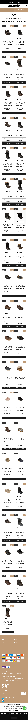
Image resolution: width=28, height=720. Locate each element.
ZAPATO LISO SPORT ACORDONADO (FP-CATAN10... (20, 347)
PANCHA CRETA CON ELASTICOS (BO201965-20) (7, 378)
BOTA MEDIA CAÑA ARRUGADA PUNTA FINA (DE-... (20, 225)
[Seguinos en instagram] (3, 686)
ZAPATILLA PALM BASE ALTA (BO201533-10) (20, 286)
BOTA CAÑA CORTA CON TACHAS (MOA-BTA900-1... (20, 133)
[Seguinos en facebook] (6, 686)
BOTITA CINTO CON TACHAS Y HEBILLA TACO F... (20, 103)
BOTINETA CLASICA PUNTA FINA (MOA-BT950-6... (20, 255)
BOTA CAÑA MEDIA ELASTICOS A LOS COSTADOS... (20, 500)
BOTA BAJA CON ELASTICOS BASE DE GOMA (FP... (20, 316)
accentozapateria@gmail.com (9, 676)
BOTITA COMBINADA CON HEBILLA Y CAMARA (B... (8, 591)
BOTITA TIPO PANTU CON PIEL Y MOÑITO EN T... (20, 378)
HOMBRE (16, 639)
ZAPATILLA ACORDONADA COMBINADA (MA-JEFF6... (7, 500)
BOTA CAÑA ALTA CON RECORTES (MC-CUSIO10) (20, 194)
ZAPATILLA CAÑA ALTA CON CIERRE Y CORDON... (20, 408)
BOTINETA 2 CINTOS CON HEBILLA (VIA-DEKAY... (8, 42)
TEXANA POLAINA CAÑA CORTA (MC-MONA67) (7, 103)
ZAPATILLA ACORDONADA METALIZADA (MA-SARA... (20, 439)
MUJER (3, 642)
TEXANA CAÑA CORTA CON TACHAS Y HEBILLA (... (20, 164)
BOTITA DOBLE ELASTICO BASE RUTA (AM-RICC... (8, 133)
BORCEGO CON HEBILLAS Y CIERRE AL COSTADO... (7, 439)
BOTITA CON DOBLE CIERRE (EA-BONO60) (8, 530)
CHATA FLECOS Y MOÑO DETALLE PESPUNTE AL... (8, 72)
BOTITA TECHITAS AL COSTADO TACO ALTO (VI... (7, 561)
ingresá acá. (22, 708)
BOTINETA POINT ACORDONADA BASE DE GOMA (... (8, 316)
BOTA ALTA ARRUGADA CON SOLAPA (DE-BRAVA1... (20, 530)
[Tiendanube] (14, 705)
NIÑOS (15, 642)
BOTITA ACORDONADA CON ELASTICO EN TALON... (7, 286)
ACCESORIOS (4, 646)
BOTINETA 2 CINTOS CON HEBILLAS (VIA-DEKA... (20, 561)
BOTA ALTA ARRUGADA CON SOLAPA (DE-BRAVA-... (20, 72)
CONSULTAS (16, 646)
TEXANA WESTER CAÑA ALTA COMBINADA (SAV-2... (8, 255)
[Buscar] (11, 10)
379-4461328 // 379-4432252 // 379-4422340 (12, 673)
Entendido (14, 718)
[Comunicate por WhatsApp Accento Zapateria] (24, 708)
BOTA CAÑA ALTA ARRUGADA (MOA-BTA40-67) (7, 622)
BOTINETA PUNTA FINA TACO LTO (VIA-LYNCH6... (7, 194)
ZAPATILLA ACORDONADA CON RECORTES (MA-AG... (20, 469)
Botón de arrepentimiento (14, 710)
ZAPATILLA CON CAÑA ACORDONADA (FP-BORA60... (7, 347)
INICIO (3, 639)
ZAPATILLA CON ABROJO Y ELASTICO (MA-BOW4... (8, 408)
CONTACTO (4, 649)
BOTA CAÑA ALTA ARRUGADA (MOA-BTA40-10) (7, 164)
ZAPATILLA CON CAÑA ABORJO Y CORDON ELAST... (7, 469)
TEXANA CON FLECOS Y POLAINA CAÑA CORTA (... (20, 42)
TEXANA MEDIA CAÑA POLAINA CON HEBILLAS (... (8, 225)
